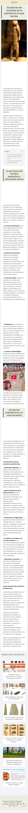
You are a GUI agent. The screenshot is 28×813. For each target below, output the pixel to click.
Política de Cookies (14, 804)
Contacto (12, 802)
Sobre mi (14, 806)
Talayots (14, 2)
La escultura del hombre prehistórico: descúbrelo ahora (14, 156)
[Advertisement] (14, 75)
